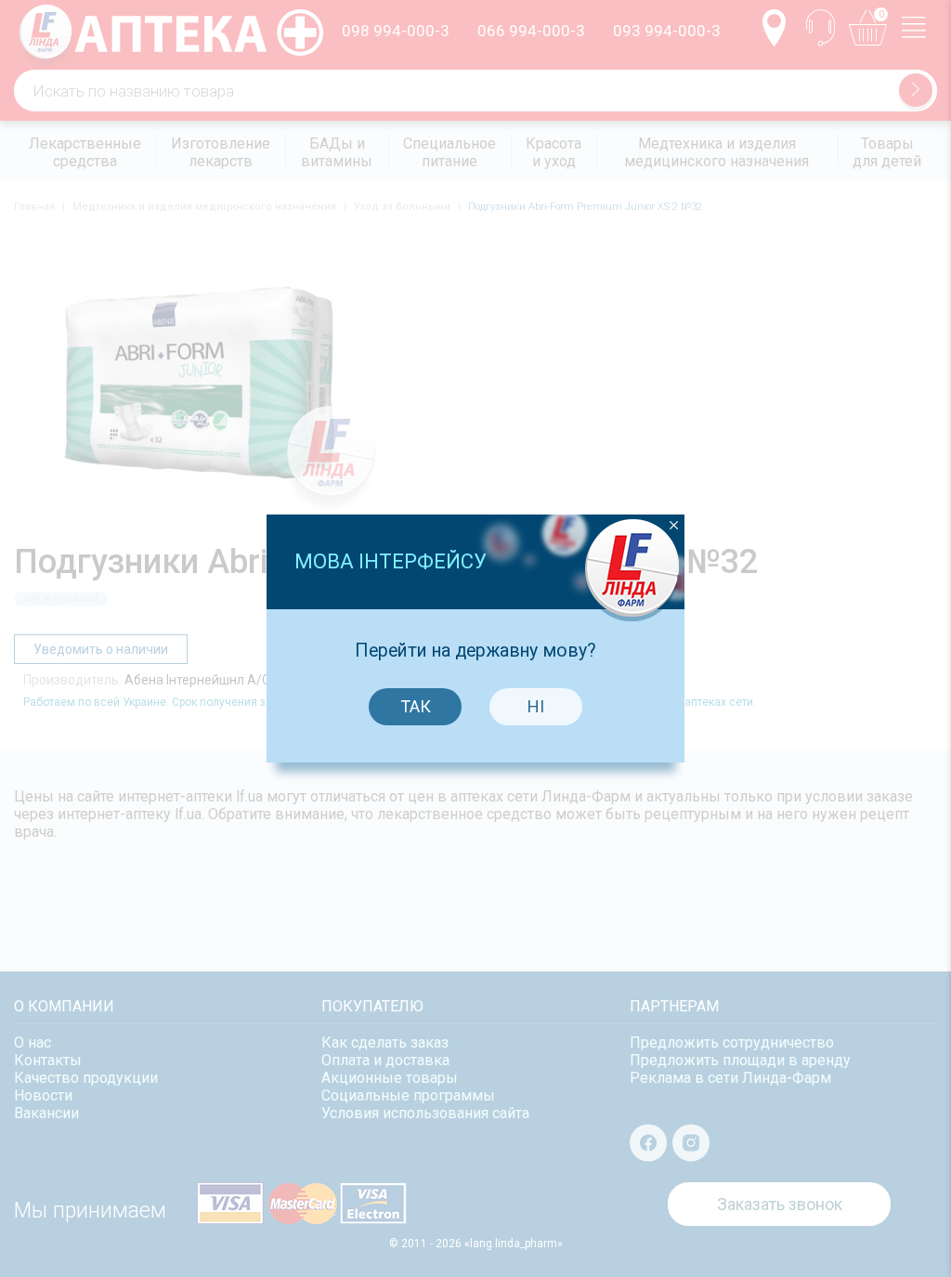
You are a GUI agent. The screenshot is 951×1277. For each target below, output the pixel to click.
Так (415, 706)
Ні (536, 706)
